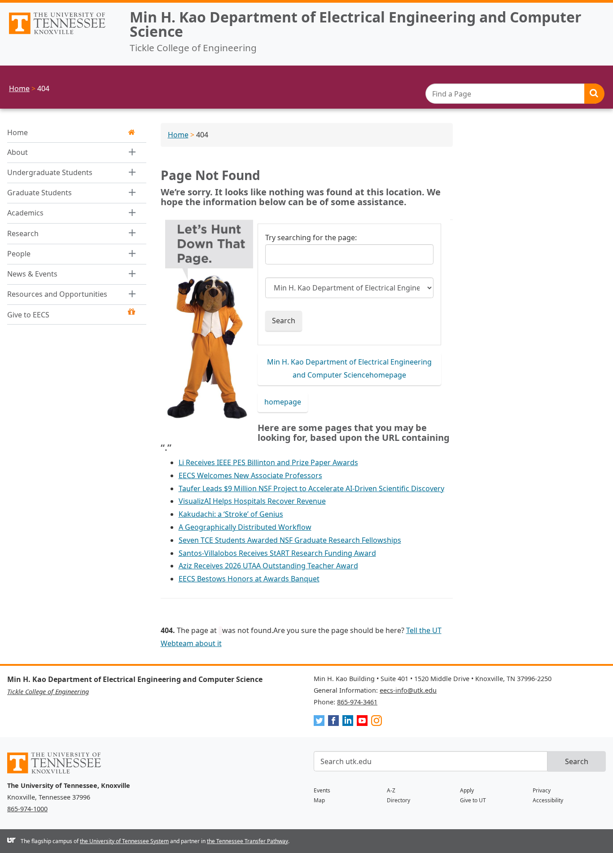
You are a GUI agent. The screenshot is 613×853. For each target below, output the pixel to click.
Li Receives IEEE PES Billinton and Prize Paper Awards (268, 462)
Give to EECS (28, 315)
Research (23, 233)
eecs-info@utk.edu (408, 690)
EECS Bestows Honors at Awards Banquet (249, 579)
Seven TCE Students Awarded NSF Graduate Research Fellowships (290, 540)
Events (322, 790)
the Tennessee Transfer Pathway (247, 841)
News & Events (32, 274)
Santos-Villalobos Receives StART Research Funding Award (277, 553)
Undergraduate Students (49, 172)
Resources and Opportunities (57, 294)
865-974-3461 (357, 702)
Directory (398, 800)
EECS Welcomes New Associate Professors (250, 475)
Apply (467, 790)
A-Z (391, 790)
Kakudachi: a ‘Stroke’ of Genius (231, 514)
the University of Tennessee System (124, 841)
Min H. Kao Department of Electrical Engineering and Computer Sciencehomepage (349, 368)
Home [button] (17, 132)
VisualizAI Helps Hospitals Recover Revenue (252, 501)
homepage (282, 402)
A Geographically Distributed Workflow (245, 527)
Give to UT (473, 800)
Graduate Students (39, 193)
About (17, 152)
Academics (25, 213)
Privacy (542, 790)
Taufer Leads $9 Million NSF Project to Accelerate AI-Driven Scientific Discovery (311, 488)
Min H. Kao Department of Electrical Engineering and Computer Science (356, 24)
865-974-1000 (27, 809)
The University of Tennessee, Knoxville (61, 34)
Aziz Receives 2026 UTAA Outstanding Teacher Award (268, 566)
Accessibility (548, 800)
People (19, 254)
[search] (514, 94)
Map (319, 800)
